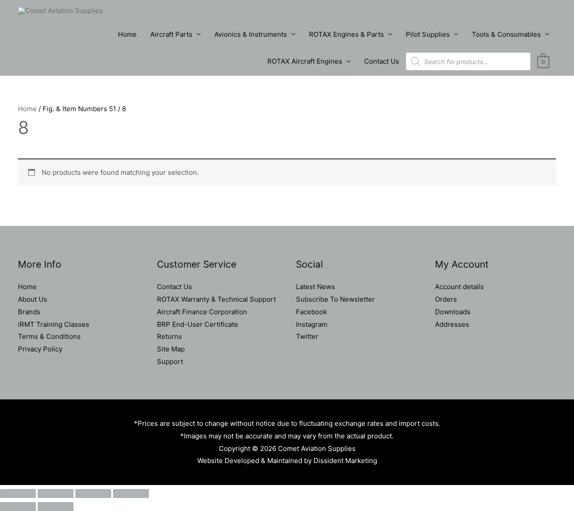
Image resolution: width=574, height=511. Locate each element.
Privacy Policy (40, 349)
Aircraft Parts (171, 34)
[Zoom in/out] (18, 493)
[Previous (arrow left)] (18, 506)
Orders (446, 299)
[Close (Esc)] (131, 493)
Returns (169, 336)
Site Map (171, 349)
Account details (459, 286)
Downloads (452, 311)
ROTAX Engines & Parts (346, 34)
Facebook (311, 311)
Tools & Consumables (506, 34)
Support (170, 361)
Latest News (315, 286)
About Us (32, 299)
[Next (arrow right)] (56, 506)
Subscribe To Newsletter (335, 299)
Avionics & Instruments (250, 34)
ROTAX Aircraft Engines (304, 61)
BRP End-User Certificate (197, 324)
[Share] (93, 493)
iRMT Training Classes (53, 324)
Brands (29, 311)
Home (127, 34)
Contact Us (381, 61)
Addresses (452, 324)
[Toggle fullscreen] (56, 493)
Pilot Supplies (428, 34)
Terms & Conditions (49, 336)
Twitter (307, 336)
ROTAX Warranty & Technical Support (216, 299)
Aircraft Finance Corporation (202, 311)
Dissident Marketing (345, 460)
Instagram (311, 324)
